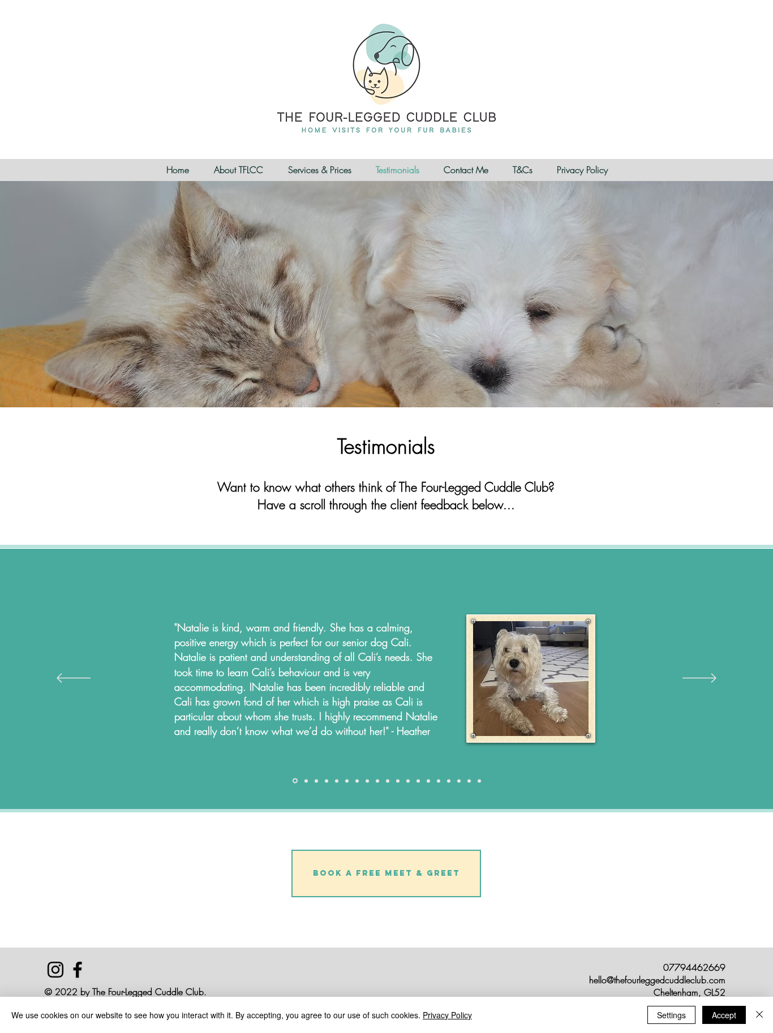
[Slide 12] (408, 780)
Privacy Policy (447, 1015)
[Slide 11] (398, 780)
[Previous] (74, 679)
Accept (724, 1015)
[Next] (699, 679)
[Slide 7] (357, 780)
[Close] (759, 1015)
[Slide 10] (387, 780)
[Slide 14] (428, 780)
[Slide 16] (448, 780)
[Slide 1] (295, 781)
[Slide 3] (316, 780)
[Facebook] (77, 969)
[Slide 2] (306, 780)
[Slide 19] (479, 780)
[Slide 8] (367, 780)
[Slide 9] (377, 780)
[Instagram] (55, 969)
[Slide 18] (469, 780)
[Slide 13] (418, 780)
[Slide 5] (336, 780)
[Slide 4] (326, 780)
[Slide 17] (459, 780)
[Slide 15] (438, 780)
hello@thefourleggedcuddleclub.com (657, 980)
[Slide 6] (347, 780)
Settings (671, 1015)
